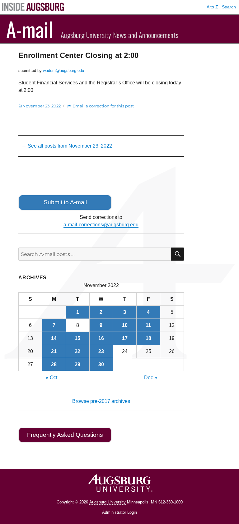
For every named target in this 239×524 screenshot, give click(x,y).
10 (125, 325)
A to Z (212, 6)
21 (54, 351)
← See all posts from (66, 146)
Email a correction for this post (103, 105)
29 (77, 364)
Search (229, 6)
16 (101, 338)
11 (148, 325)
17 (125, 338)
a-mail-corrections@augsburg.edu (100, 224)
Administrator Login (119, 512)
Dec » (150, 377)
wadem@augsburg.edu (63, 70)
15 (77, 338)
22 (77, 351)
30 (101, 364)
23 (101, 351)
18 (148, 338)
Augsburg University (107, 502)
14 (54, 338)
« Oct (51, 377)
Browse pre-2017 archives (101, 401)
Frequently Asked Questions (65, 435)
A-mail (29, 29)
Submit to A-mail (65, 202)
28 (54, 364)
